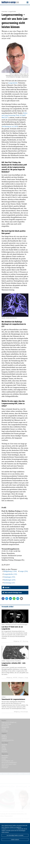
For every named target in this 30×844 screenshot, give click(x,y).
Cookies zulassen (15, 839)
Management (5, 727)
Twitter (4, 746)
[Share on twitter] (6, 598)
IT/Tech (4, 729)
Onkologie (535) (9, 577)
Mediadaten (5, 755)
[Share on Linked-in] (10, 598)
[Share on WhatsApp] (14, 598)
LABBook (4, 738)
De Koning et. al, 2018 (10, 126)
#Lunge (26, 677)
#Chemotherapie (24, 711)
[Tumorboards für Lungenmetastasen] (15, 688)
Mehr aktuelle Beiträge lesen (13, 592)
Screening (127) (9, 583)
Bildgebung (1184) (10, 571)
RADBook (4, 737)
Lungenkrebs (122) (10, 574)
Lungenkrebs (13, 83)
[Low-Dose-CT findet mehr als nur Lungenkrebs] (15, 616)
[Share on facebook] (3, 598)
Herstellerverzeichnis (8, 740)
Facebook (4, 744)
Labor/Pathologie (6, 724)
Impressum (5, 767)
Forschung (4, 731)
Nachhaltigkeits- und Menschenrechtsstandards (9, 761)
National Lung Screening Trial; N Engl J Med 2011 (15, 115)
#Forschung (25, 641)
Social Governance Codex (9, 764)
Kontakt (4, 759)
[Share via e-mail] (21, 598)
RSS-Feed (4, 751)
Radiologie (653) (9, 580)
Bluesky (4, 748)
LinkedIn (4, 749)
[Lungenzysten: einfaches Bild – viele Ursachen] (15, 652)
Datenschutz (5, 766)
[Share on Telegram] (17, 598)
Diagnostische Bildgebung (9, 722)
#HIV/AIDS (15, 677)
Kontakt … (7, 587)
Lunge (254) (23, 571)
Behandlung (5, 726)
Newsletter (5, 757)
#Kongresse (21, 677)
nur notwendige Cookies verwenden (15, 835)
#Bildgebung (16, 641)
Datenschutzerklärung (12, 829)
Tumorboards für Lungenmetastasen (13, 699)
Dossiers (4, 735)
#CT (21, 641)
